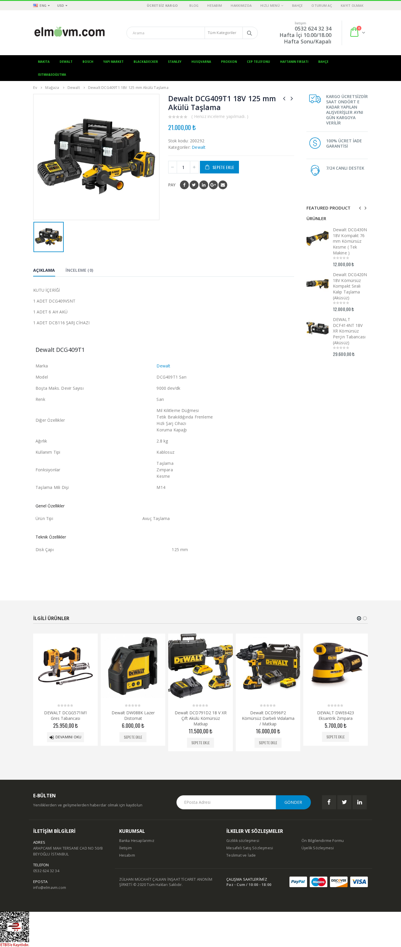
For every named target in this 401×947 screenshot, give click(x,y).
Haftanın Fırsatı (294, 62)
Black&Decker (146, 62)
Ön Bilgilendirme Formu (322, 840)
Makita (44, 62)
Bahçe (297, 5)
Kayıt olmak (352, 5)
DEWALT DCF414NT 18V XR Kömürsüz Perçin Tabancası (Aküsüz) (349, 331)
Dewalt (66, 62)
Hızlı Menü (270, 5)
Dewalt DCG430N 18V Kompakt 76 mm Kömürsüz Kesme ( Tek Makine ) (350, 241)
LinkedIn (203, 184)
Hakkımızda (241, 5)
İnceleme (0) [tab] (79, 270)
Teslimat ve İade (241, 855)
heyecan (194, 184)
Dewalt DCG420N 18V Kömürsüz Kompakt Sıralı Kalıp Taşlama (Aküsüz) (350, 286)
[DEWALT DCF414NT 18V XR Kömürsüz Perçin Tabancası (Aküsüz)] (317, 327)
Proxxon (229, 62)
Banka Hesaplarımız (137, 840)
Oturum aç (321, 5)
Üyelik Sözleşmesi (317, 847)
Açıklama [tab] (44, 270)
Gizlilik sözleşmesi (242, 840)
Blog (193, 5)
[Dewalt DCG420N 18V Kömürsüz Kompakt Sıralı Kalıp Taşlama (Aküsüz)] (317, 282)
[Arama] (249, 33)
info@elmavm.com (49, 887)
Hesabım (214, 5)
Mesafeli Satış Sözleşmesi (249, 847)
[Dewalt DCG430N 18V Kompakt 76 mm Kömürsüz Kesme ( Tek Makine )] (317, 237)
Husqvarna (201, 62)
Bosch (87, 62)
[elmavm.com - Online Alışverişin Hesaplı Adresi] (70, 32)
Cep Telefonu (258, 62)
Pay (172, 185)
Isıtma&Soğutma (52, 74)
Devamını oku (68, 736)
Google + (213, 184)
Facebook (184, 184)
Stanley (174, 62)
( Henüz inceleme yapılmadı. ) (219, 116)
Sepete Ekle (224, 167)
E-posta (222, 184)
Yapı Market (113, 62)
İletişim (125, 847)
